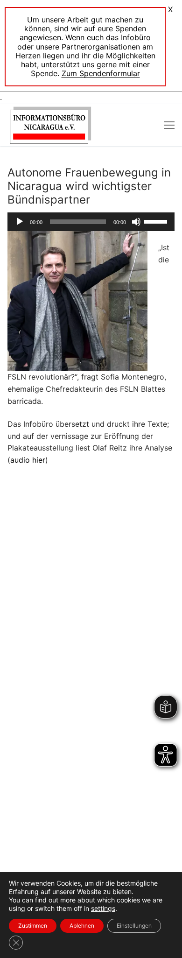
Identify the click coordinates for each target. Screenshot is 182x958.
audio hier (27, 460)
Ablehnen (82, 925)
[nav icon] (169, 125)
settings (103, 908)
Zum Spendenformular (101, 73)
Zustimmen (32, 925)
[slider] (157, 220)
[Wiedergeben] (19, 221)
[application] (91, 221)
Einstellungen (134, 925)
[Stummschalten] (136, 221)
